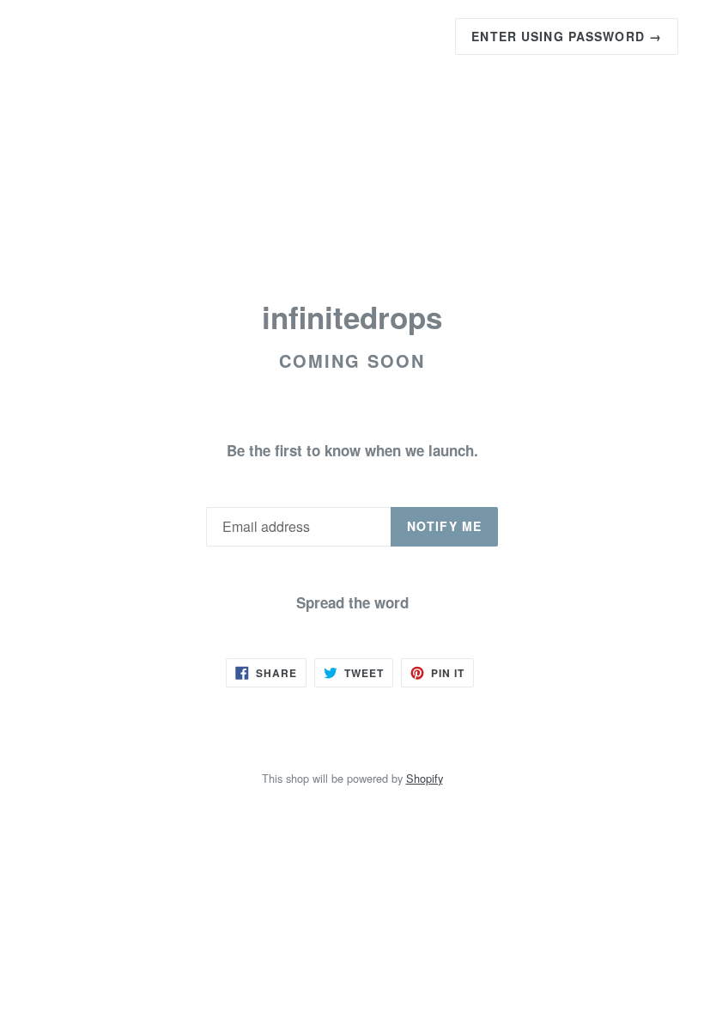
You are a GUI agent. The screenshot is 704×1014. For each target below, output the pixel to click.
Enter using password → (566, 36)
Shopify (424, 778)
